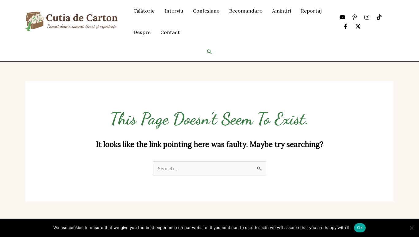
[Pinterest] (354, 17)
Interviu (173, 11)
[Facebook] (345, 26)
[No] (411, 228)
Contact (170, 32)
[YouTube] (342, 17)
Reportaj (311, 11)
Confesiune (206, 11)
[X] (358, 26)
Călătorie (144, 11)
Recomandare (245, 11)
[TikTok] (379, 17)
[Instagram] (367, 17)
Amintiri (281, 11)
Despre (142, 32)
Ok (360, 227)
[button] (209, 52)
